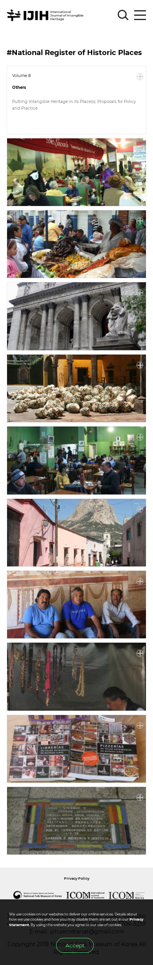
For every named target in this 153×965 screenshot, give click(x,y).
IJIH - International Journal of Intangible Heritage (46, 15)
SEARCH (123, 15)
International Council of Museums (85, 895)
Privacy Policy (76, 878)
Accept (75, 945)
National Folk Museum (37, 895)
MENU (140, 15)
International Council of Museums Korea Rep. (127, 895)
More (140, 76)
